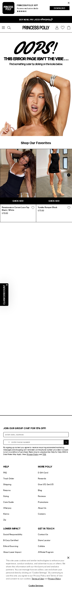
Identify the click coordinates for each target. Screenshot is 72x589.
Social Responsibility (12, 534)
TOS (44, 454)
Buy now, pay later (29, 19)
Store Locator (44, 540)
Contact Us (43, 534)
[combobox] (7, 442)
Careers (42, 514)
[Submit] (66, 442)
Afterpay (7, 508)
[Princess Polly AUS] (36, 28)
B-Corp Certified (10, 540)
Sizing (6, 496)
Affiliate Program (46, 552)
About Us (42, 508)
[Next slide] (69, 175)
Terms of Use (38, 578)
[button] (69, 28)
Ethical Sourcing (10, 546)
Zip (4, 519)
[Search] (9, 28)
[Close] (68, 557)
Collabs (41, 546)
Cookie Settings (36, 585)
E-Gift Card (43, 472)
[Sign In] (57, 28)
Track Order (8, 478)
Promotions (43, 502)
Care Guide (8, 502)
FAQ (5, 472)
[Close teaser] (6, 284)
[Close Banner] (68, 3)
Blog (40, 490)
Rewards (42, 478)
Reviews (42, 496)
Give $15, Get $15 (46, 484)
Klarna (6, 514)
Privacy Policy (33, 454)
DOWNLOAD (61, 8)
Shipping (7, 484)
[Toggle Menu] (3, 28)
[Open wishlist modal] (33, 208)
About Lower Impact (12, 552)
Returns (7, 490)
